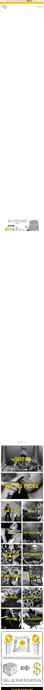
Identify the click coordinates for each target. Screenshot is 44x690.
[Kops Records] (4, 7)
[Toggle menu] (42, 7)
